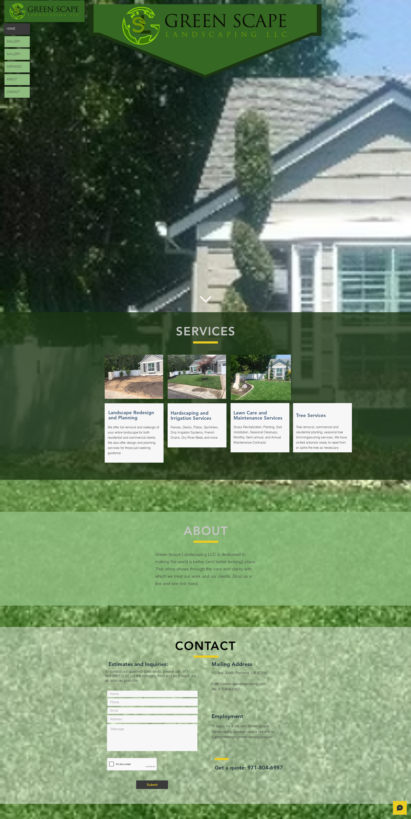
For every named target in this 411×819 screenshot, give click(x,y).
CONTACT (13, 92)
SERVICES (14, 67)
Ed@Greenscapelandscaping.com (238, 683)
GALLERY (13, 41)
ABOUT (12, 79)
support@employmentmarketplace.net (242, 737)
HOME (11, 29)
